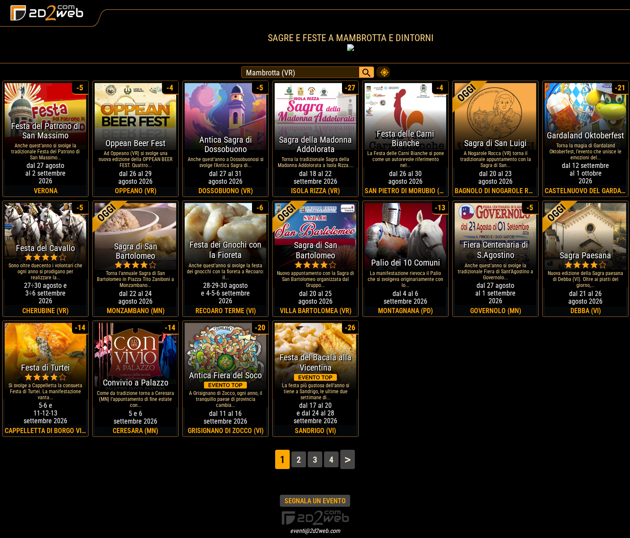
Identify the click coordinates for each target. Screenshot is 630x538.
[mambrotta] (383, 69)
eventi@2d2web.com (315, 530)
